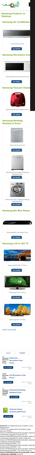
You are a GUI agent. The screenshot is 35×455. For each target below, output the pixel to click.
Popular (22, 353)
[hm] (11, 8)
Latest (8, 353)
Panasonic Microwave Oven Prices (16, 360)
